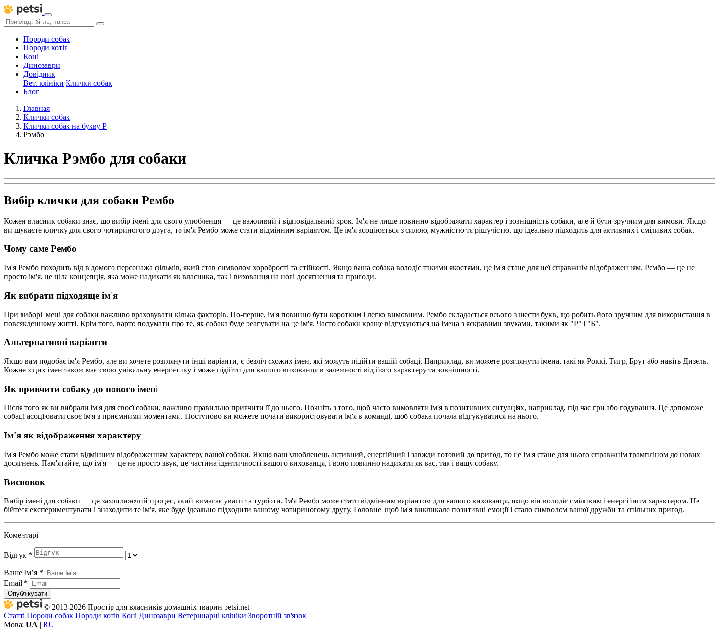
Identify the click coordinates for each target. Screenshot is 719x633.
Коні (31, 56)
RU (48, 624)
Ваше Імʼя (23, 572)
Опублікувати (27, 593)
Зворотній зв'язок (277, 615)
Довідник (39, 74)
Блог (31, 91)
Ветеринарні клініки (212, 615)
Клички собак (89, 83)
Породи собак (46, 39)
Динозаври (41, 65)
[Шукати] (100, 23)
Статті (14, 615)
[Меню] (48, 14)
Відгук (18, 555)
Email (16, 583)
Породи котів (45, 48)
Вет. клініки (43, 83)
